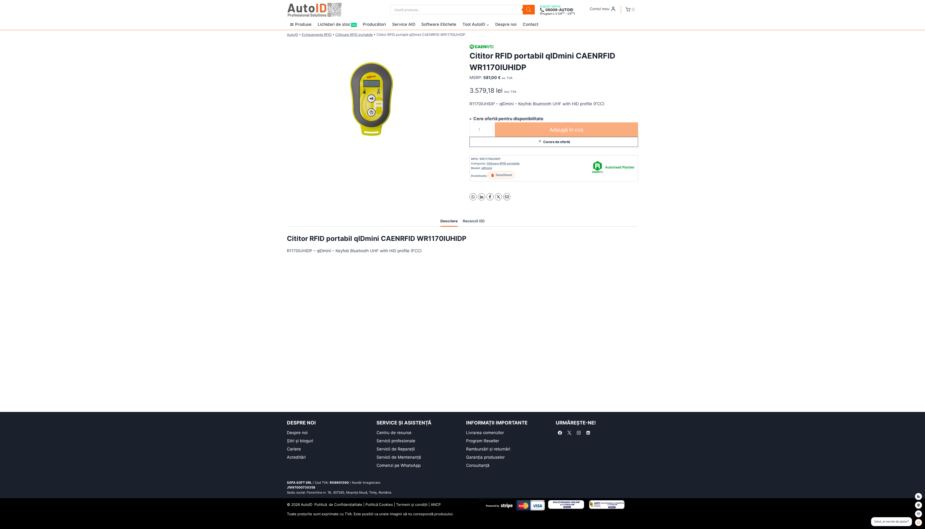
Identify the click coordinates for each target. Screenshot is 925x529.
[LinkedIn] (481, 196)
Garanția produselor (485, 457)
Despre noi (505, 24)
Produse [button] (303, 24)
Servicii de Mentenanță (399, 457)
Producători (374, 24)
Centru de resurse (394, 432)
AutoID (292, 35)
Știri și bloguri (300, 440)
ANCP (436, 504)
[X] (498, 196)
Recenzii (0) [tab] (474, 221)
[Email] (506, 196)
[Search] (529, 9)
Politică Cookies (379, 504)
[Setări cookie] (918, 496)
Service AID (403, 24)
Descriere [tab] (449, 221)
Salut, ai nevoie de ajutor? (891, 521)
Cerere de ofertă (556, 142)
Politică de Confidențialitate (338, 504)
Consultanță (477, 465)
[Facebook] (490, 196)
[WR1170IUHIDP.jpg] (371, 99)
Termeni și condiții (412, 504)
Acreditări (296, 457)
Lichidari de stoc (337, 24)
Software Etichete (438, 24)
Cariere (294, 449)
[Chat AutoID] (918, 522)
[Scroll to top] (7, 517)
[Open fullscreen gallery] (451, 155)
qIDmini (486, 168)
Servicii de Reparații (396, 449)
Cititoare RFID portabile (354, 35)
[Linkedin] (588, 433)
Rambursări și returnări (488, 449)
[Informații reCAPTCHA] (918, 505)
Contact (530, 24)
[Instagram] (579, 433)
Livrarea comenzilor (485, 432)
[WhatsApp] (473, 196)
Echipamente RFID (316, 35)
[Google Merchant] (918, 513)
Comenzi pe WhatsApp (399, 465)
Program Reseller (482, 440)
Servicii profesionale (396, 440)
